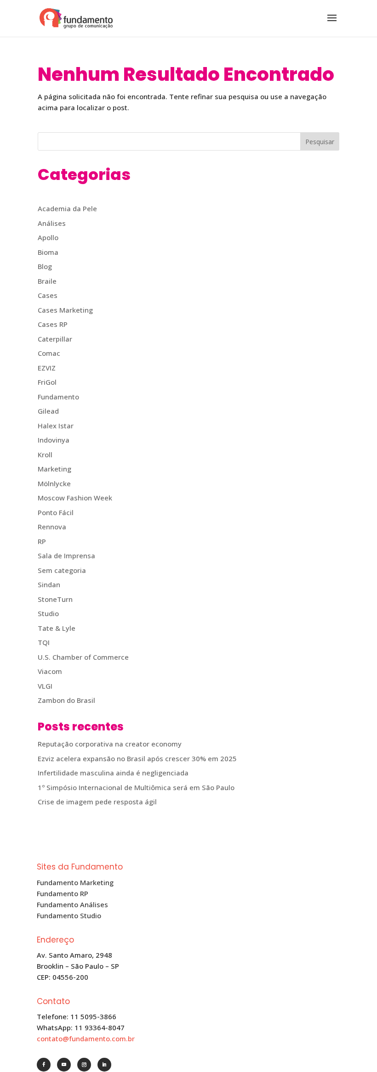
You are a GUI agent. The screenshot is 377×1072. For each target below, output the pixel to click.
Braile (47, 281)
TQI (44, 642)
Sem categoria (62, 570)
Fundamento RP (62, 893)
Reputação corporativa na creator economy (110, 743)
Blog (45, 266)
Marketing (54, 468)
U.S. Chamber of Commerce (83, 657)
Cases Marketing (65, 309)
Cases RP (53, 324)
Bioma (48, 252)
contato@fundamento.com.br (86, 1038)
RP (42, 541)
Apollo (48, 237)
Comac (49, 353)
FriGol (47, 382)
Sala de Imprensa (66, 555)
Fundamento (58, 396)
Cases (47, 295)
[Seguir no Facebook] (44, 1065)
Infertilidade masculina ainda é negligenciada (113, 772)
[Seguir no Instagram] (84, 1065)
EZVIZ (47, 367)
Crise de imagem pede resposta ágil (97, 801)
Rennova (52, 526)
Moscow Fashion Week (75, 497)
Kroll (45, 454)
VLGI (45, 685)
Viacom (50, 671)
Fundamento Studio (69, 915)
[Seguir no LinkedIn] (104, 1065)
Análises (52, 223)
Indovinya (53, 439)
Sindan (49, 584)
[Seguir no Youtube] (64, 1065)
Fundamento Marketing (75, 882)
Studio (48, 613)
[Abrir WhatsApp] (354, 1049)
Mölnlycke (54, 483)
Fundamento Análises (72, 904)
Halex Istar (56, 425)
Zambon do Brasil (66, 700)
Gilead (48, 410)
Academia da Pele (67, 208)
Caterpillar (55, 338)
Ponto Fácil (56, 512)
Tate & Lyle (56, 628)
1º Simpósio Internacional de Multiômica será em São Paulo (136, 787)
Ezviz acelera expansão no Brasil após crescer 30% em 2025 (137, 758)
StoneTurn (55, 599)
